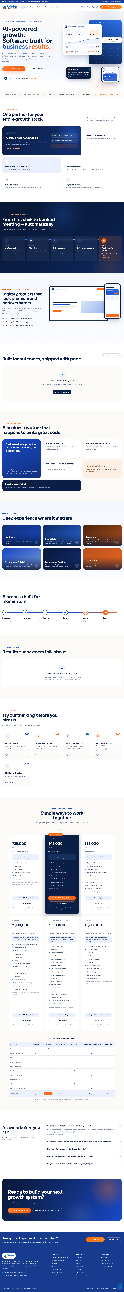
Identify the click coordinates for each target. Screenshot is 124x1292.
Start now (48, 1094)
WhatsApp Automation (58, 1272)
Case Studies (80, 1266)
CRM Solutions (56, 1269)
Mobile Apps (55, 1263)
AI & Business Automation (59, 1257)
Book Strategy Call (111, 7)
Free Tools (104, 1257)
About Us (79, 1257)
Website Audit (105, 1260)
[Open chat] (119, 1287)
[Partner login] (93, 7)
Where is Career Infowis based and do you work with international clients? (79, 1142)
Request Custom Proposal (62, 1015)
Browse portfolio (61, 392)
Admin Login (104, 1288)
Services (30, 7)
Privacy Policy (90, 1288)
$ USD (87, 7)
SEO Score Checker (107, 1266)
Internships (79, 1272)
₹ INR (82, 7)
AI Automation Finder (107, 1263)
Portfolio (40, 7)
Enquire (35, 1094)
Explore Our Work (36, 69)
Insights (78, 1269)
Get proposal (27, 903)
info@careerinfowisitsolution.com (47, 1210)
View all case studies (109, 356)
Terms (97, 1288)
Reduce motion (116, 1288)
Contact (65, 7)
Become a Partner (81, 1275)
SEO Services (55, 1266)
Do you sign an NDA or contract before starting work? (70, 1156)
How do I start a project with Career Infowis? (66, 1149)
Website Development (58, 1260)
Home (23, 7)
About (58, 7)
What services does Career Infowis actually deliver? (69, 1126)
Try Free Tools (113, 1239)
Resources (48, 7)
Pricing (78, 1263)
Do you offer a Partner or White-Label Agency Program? (71, 1164)
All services (55, 1275)
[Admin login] (97, 7)
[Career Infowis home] (10, 7)
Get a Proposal (94, 1239)
